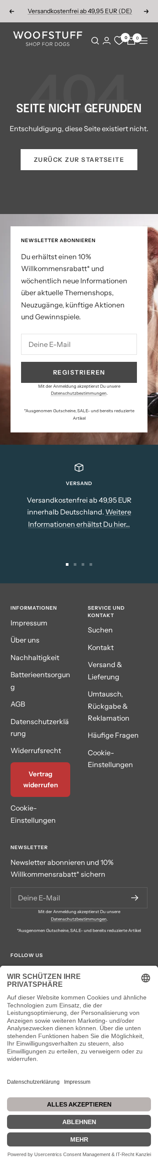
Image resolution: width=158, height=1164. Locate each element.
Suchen (100, 629)
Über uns (25, 640)
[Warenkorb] (131, 41)
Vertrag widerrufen (40, 779)
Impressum (29, 622)
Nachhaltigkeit (35, 657)
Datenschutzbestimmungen (79, 393)
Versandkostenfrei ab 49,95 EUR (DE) (80, 11)
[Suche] (95, 41)
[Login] (107, 40)
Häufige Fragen (113, 735)
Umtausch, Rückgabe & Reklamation (108, 705)
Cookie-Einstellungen (33, 813)
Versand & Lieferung (105, 670)
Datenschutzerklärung (40, 727)
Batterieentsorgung (40, 680)
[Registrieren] (135, 898)
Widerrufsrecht (36, 750)
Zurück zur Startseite (79, 160)
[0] (119, 40)
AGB (18, 704)
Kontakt (101, 647)
